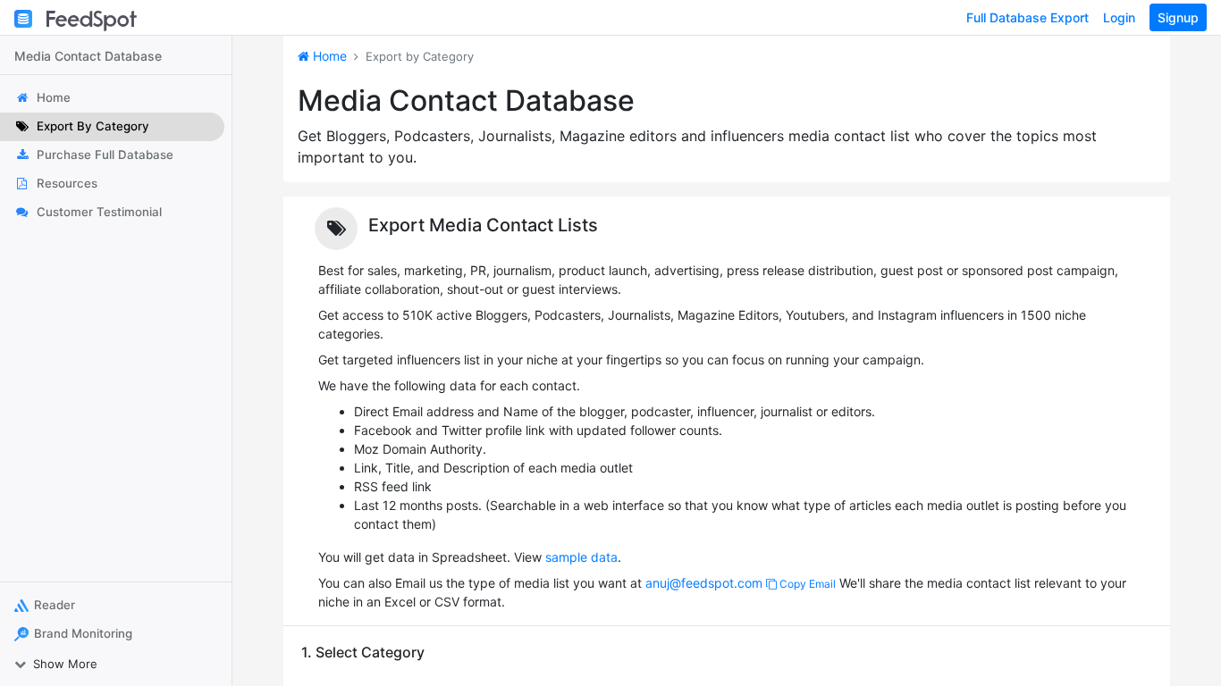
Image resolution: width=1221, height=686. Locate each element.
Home (328, 55)
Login (1119, 17)
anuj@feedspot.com (703, 582)
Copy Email (806, 583)
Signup (1178, 17)
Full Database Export (1027, 17)
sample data (581, 557)
